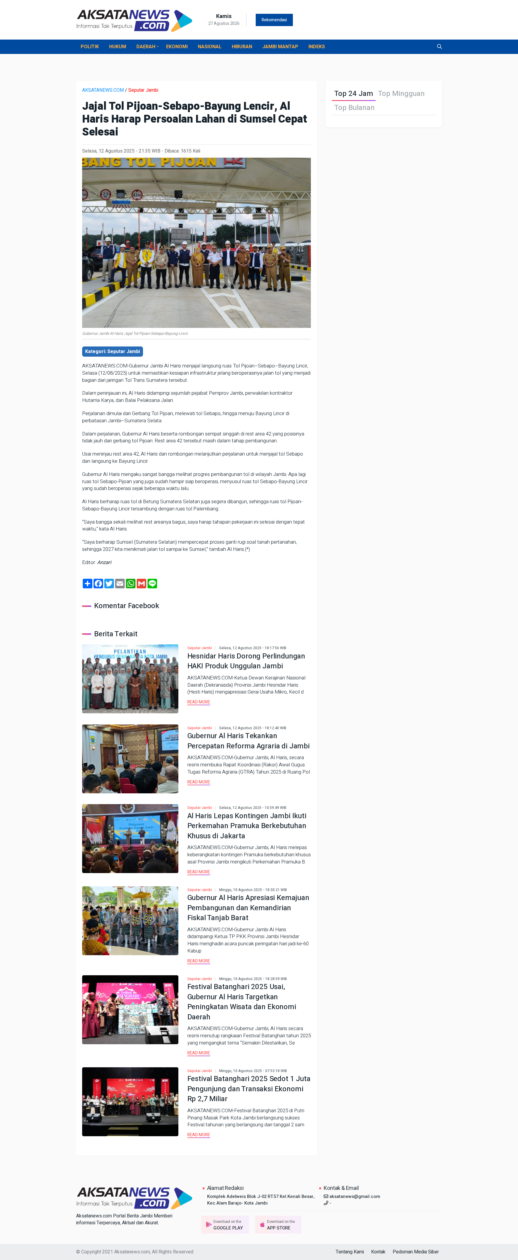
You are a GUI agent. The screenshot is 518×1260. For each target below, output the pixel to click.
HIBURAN (242, 46)
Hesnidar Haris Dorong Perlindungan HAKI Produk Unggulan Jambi (246, 661)
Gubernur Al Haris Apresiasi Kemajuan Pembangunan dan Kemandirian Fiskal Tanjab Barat (248, 908)
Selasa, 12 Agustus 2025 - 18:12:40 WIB (252, 728)
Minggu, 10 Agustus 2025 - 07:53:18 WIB (253, 1071)
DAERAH (146, 46)
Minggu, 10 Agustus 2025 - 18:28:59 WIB (253, 979)
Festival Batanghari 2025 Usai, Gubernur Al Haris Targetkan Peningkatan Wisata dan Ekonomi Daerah (241, 1002)
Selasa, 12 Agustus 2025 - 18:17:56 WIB (252, 648)
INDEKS (316, 46)
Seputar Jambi (143, 90)
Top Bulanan (354, 108)
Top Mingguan (401, 93)
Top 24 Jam (353, 93)
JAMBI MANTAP (280, 46)
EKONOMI (177, 46)
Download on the (228, 1225)
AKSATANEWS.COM (103, 90)
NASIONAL (210, 46)
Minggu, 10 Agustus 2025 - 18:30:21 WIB (253, 890)
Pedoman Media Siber (416, 1252)
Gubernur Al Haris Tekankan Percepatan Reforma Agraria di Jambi (248, 741)
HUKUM (117, 46)
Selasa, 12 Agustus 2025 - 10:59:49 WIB (252, 807)
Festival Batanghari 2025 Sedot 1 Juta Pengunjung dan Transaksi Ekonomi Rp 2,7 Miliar (249, 1089)
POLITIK (90, 46)
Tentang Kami (350, 1252)
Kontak (378, 1252)
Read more (198, 702)
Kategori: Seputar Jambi (112, 351)
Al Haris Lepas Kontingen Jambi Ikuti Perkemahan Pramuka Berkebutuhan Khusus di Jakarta (246, 826)
